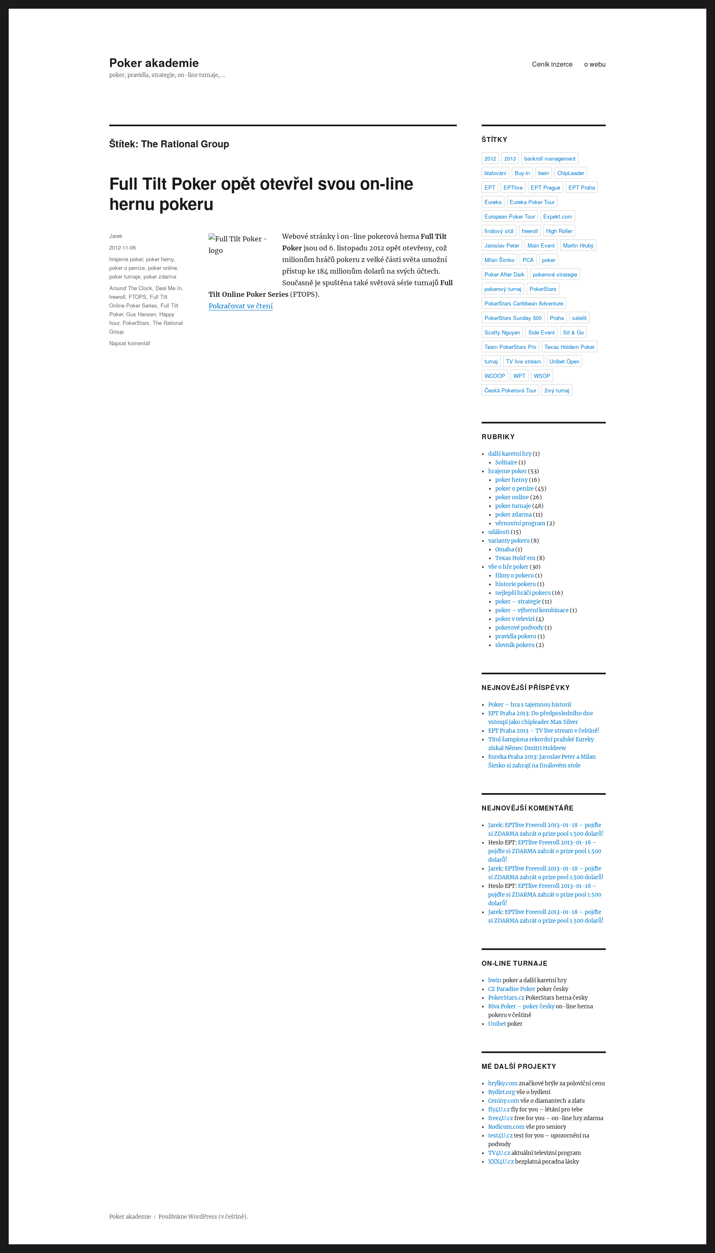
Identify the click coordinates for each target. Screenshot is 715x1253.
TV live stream (523, 361)
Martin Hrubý (578, 245)
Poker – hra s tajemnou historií (529, 704)
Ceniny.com (503, 1100)
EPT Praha (582, 187)
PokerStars (135, 323)
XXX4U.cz (501, 1161)
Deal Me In (169, 288)
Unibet (497, 1023)
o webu (595, 64)
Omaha (504, 549)
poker (548, 260)
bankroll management (550, 158)
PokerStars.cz (506, 997)
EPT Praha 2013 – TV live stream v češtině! (544, 730)
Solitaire (506, 462)
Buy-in (522, 173)
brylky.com (503, 1083)
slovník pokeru (515, 645)
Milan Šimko (499, 260)
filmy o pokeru (514, 575)
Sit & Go (573, 332)
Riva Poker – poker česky (521, 1006)
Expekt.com (557, 216)
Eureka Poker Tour (532, 202)
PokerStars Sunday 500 (513, 318)
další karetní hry (509, 453)
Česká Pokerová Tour (510, 390)
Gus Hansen (141, 314)
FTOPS (137, 297)
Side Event (541, 332)
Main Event (541, 245)
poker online (162, 268)
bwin (543, 173)
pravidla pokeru (515, 636)
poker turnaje (124, 276)
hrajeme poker (126, 259)
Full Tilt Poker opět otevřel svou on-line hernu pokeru (261, 193)
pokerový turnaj (503, 289)
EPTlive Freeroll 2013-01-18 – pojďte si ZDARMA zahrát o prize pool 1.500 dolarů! (544, 851)
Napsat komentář (129, 343)
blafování (495, 173)
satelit (579, 318)
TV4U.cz (499, 1153)
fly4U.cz (499, 1109)
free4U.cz (500, 1118)
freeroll (117, 297)
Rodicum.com (506, 1126)
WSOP (542, 376)
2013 (510, 158)
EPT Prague (545, 187)
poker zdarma (160, 276)
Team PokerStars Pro (510, 347)
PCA (528, 260)
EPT (490, 187)
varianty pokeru (509, 540)
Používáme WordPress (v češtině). (203, 1216)
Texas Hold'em (515, 558)
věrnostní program (520, 523)
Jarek (115, 236)
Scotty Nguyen (502, 332)
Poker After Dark (505, 274)
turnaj (491, 361)
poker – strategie (518, 601)
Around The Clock (130, 288)
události (498, 532)
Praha (557, 318)
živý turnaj (557, 390)
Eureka (493, 202)
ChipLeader (570, 173)
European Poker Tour (510, 216)
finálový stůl (499, 231)
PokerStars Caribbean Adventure (524, 303)
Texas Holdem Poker (570, 347)
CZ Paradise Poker (511, 989)
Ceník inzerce (552, 64)
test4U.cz (500, 1135)
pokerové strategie (555, 274)
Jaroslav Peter (502, 245)
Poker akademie (154, 62)
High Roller (559, 231)
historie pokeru (515, 584)
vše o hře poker (508, 566)
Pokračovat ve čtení (241, 306)
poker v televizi (515, 619)
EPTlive (513, 187)
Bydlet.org (501, 1092)
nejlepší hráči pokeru (523, 592)
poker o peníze (127, 268)
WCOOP (495, 376)
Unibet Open (564, 361)
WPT (519, 376)
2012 (490, 158)
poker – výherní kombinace (532, 610)
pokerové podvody (519, 627)
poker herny (160, 259)
